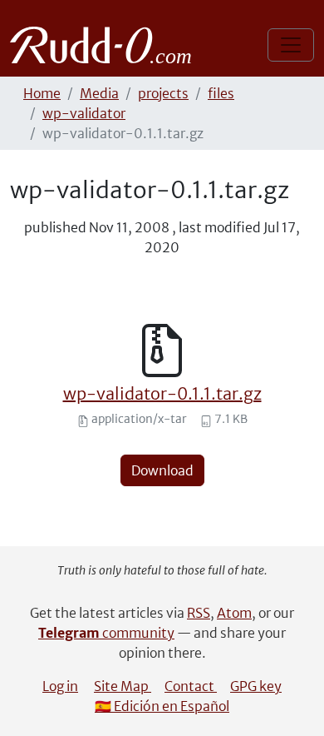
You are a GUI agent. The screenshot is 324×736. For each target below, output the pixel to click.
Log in (60, 686)
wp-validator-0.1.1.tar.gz (162, 393)
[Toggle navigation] (291, 45)
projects (163, 93)
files (221, 93)
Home (42, 93)
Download (162, 470)
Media (99, 93)
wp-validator (83, 113)
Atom (234, 612)
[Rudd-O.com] (105, 45)
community (106, 632)
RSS (198, 612)
